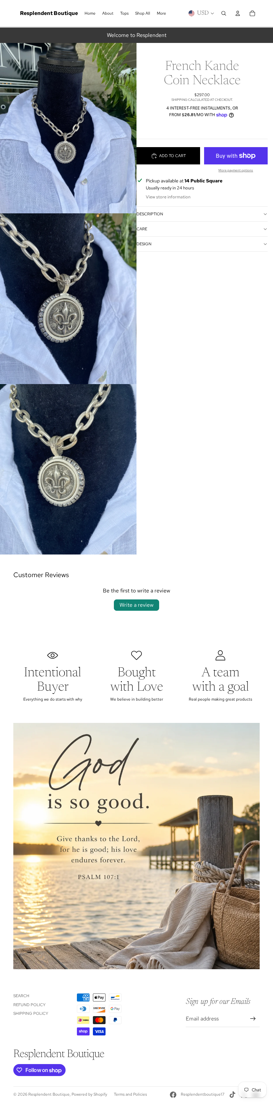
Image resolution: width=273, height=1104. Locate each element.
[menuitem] (161, 13)
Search (21, 995)
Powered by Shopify (89, 1094)
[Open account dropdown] (237, 13)
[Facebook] (173, 1095)
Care (141, 229)
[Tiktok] (232, 1095)
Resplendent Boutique (49, 1094)
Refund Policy (29, 1004)
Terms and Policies (130, 1094)
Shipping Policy (30, 1013)
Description (149, 214)
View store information (168, 197)
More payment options (235, 170)
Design (143, 244)
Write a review (136, 604)
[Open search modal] (223, 13)
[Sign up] (253, 1018)
